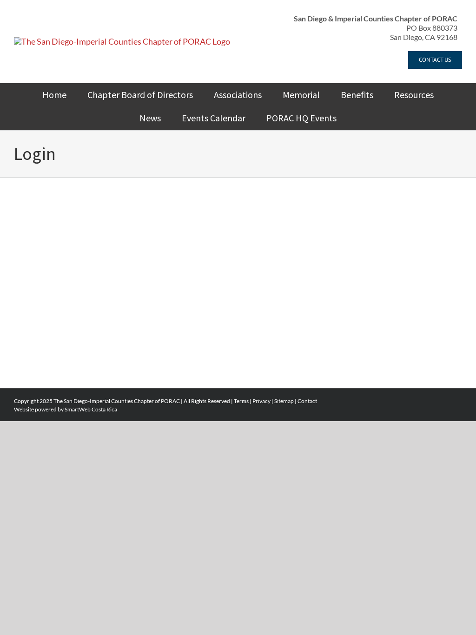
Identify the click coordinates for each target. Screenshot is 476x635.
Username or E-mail (167, 215)
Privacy (261, 400)
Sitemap (284, 400)
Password (152, 255)
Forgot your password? (238, 350)
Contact (307, 400)
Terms (241, 400)
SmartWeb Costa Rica (91, 409)
